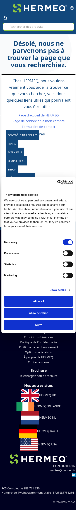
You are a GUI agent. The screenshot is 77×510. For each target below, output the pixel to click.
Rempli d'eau (16, 161)
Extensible (15, 152)
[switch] (68, 253)
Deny (38, 324)
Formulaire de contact (38, 127)
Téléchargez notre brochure (38, 376)
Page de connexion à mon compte (39, 121)
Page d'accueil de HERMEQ (38, 115)
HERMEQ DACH (47, 431)
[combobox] (38, 27)
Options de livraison (38, 352)
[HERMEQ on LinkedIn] (74, 475)
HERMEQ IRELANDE (47, 406)
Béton (12, 169)
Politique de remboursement (38, 347)
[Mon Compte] (72, 8)
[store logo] (40, 8)
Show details (58, 289)
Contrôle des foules (22, 135)
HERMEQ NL (47, 417)
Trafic (12, 143)
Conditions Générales (38, 337)
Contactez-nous (38, 362)
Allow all (38, 301)
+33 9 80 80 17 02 (64, 466)
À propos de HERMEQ (38, 357)
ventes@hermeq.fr (63, 470)
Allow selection (38, 312)
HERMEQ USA (47, 444)
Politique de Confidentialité (38, 342)
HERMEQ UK (47, 395)
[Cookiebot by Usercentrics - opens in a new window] (57, 182)
